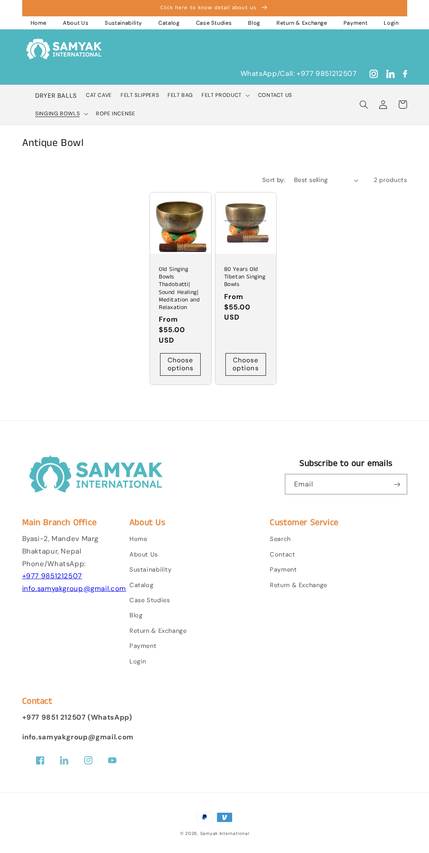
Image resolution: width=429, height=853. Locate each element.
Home (39, 22)
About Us (75, 22)
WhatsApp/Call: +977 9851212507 (298, 73)
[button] (225, 95)
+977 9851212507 (52, 575)
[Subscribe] (396, 484)
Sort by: (273, 180)
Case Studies (214, 22)
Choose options (181, 364)
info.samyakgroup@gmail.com (74, 588)
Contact (282, 554)
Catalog (168, 22)
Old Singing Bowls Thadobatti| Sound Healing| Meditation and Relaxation (179, 288)
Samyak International (224, 833)
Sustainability (123, 22)
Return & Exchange (302, 22)
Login (391, 22)
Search (280, 539)
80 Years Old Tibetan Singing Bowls (245, 277)
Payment (355, 22)
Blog (254, 22)
